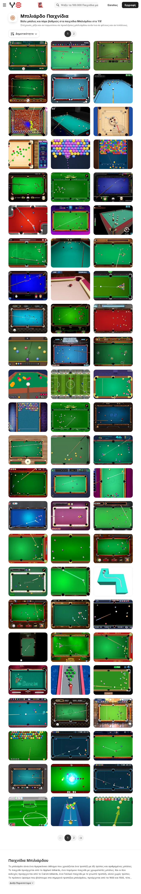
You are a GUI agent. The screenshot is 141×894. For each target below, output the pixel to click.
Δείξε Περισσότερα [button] (20, 883)
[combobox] (23, 34)
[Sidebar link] (4, 5)
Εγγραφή (130, 5)
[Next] (81, 838)
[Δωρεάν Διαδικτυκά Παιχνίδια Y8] (15, 5)
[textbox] (23, 33)
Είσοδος (113, 5)
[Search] (57, 5)
